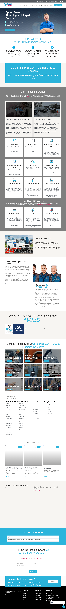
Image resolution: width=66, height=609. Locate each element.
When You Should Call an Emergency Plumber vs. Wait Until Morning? (32, 469)
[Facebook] (59, 1)
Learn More (9, 375)
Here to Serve (43, 238)
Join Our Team (45, 5)
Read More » (8, 476)
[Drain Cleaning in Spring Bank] (51, 140)
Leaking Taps (33, 165)
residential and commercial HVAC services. (43, 204)
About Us (35, 5)
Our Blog (40, 5)
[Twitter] (60, 1)
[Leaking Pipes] (14, 140)
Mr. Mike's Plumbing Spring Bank (16, 485)
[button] (33, 396)
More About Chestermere (11, 396)
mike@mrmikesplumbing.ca (39, 558)
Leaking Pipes (14, 144)
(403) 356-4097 (33, 321)
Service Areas (30, 5)
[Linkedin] (62, 1)
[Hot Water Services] (33, 140)
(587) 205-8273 (24, 558)
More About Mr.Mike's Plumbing (13, 398)
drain (27, 96)
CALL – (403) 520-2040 (33, 78)
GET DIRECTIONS (36, 490)
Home (20, 5)
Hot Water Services (33, 144)
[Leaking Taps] (33, 161)
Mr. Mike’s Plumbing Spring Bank (43, 240)
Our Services (24, 5)
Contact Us (51, 5)
